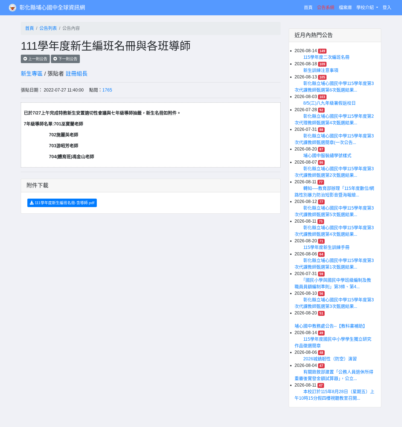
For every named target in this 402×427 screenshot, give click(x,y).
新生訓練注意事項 (320, 70)
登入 (387, 7)
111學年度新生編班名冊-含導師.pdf (64, 203)
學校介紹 (365, 7)
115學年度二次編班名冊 (326, 57)
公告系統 (325, 7)
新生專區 (32, 74)
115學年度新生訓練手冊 (326, 247)
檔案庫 (345, 7)
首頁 (309, 7)
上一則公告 (37, 59)
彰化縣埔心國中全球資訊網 (52, 8)
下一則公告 (67, 59)
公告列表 (48, 28)
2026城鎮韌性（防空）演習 (330, 359)
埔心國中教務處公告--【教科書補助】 (331, 326)
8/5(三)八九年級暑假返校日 (329, 103)
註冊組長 (77, 74)
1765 (107, 90)
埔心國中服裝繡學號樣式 (327, 155)
